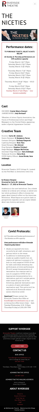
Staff (20, 402)
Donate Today (19, 346)
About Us (20, 394)
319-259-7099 (19, 361)
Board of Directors (20, 396)
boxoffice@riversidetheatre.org (16, 301)
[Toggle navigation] (35, 4)
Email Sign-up (20, 398)
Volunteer (20, 404)
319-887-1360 (19, 376)
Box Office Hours (20, 400)
